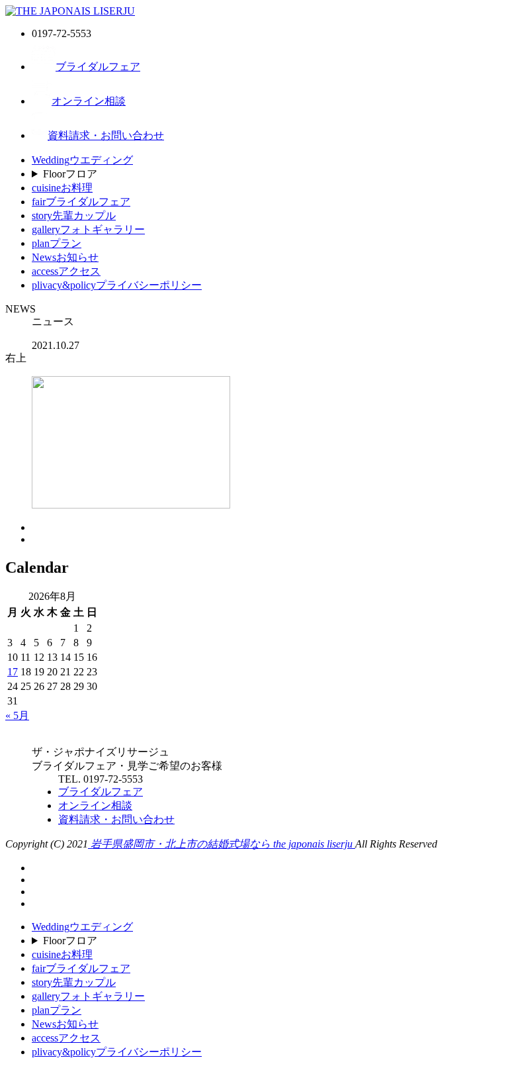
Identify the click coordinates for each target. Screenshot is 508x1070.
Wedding (82, 160)
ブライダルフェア (98, 66)
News (65, 257)
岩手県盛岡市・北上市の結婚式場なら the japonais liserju (221, 844)
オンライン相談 (89, 101)
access (66, 271)
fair (81, 201)
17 (12, 671)
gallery (88, 229)
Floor (70, 173)
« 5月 (17, 715)
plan (56, 243)
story (74, 215)
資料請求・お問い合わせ (106, 135)
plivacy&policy (117, 285)
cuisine (62, 187)
